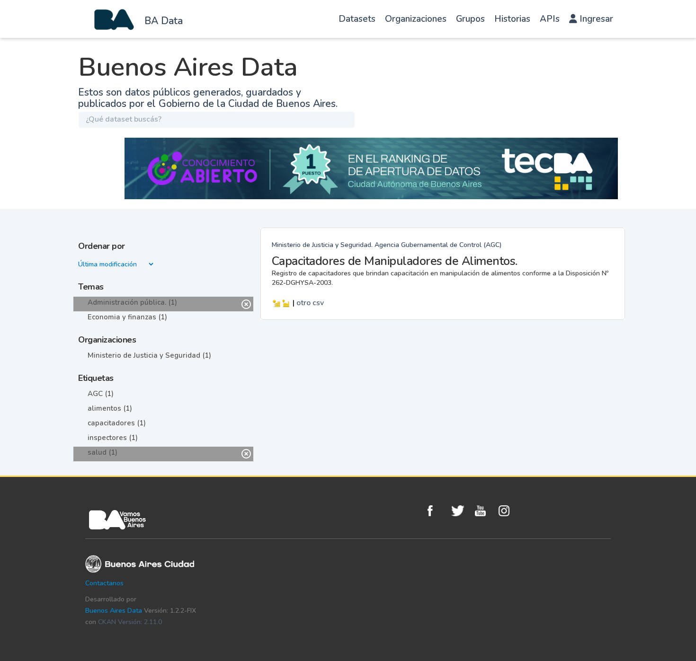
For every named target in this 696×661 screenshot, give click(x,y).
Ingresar (595, 19)
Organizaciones (415, 19)
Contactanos (104, 583)
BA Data (163, 20)
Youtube (484, 510)
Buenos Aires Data (113, 610)
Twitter (460, 510)
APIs (550, 19)
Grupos (470, 19)
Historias (512, 19)
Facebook (437, 510)
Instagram (508, 510)
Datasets (357, 19)
